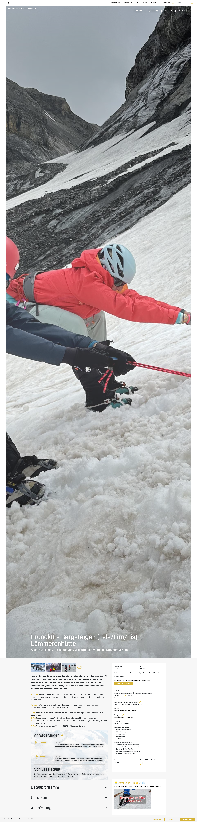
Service (144, 3)
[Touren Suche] (173, 3)
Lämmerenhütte (45, 676)
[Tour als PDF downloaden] (142, 763)
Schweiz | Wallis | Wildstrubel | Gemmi (125, 711)
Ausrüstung (41, 808)
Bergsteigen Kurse (24, 8)
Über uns (154, 3)
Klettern (168, 10)
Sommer (138, 10)
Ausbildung (153, 10)
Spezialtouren (116, 3)
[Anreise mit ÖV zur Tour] (122, 715)
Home (9, 8)
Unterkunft (40, 797)
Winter (182, 10)
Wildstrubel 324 (61, 726)
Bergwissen (128, 3)
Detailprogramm (45, 787)
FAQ (137, 3)
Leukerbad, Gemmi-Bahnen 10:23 (124, 717)
